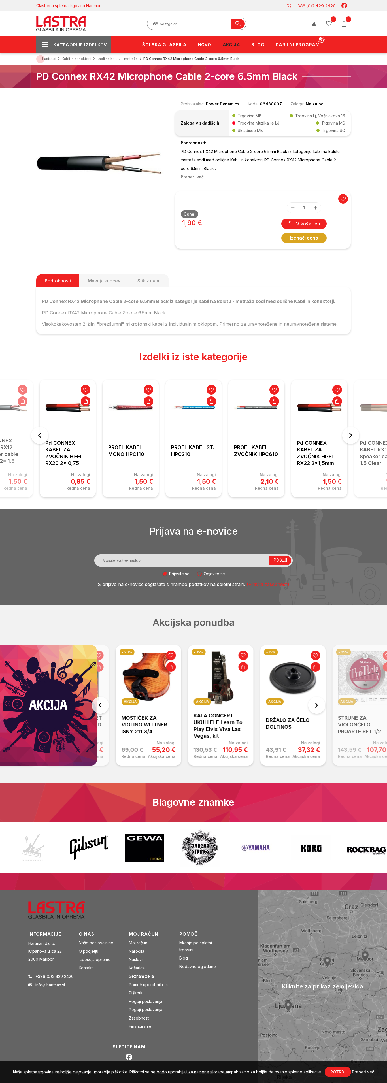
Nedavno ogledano (197, 966)
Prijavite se (179, 573)
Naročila (136, 951)
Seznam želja (141, 976)
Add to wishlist (343, 199)
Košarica (137, 967)
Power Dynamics (222, 103)
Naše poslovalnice (96, 942)
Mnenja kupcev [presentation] (104, 280)
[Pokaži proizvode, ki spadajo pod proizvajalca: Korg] (311, 847)
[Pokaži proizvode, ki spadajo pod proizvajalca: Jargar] (200, 848)
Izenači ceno (304, 238)
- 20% (115, 652)
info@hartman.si (50, 984)
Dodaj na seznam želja (22, 390)
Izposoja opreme (94, 959)
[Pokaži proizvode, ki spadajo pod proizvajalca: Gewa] (144, 848)
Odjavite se (214, 573)
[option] (67, 438)
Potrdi (337, 1071)
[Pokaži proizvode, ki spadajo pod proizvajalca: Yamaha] (255, 848)
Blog (183, 958)
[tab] (57, 280)
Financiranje (140, 1026)
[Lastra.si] (62, 910)
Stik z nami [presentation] (148, 280)
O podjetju (88, 951)
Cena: (189, 214)
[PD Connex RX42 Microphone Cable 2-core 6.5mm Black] (100, 163)
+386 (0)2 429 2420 (311, 5)
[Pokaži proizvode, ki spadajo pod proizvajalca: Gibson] (89, 847)
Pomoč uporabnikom (148, 984)
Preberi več (363, 1071)
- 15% (186, 652)
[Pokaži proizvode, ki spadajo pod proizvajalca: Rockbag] (366, 847)
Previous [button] (39, 435)
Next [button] (350, 435)
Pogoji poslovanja (145, 1001)
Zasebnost (139, 1018)
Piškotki (136, 992)
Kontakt (86, 967)
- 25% (331, 652)
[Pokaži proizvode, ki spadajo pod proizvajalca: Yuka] (33, 847)
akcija (118, 702)
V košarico (308, 224)
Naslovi (136, 959)
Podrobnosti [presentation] (58, 280)
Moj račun (138, 942)
